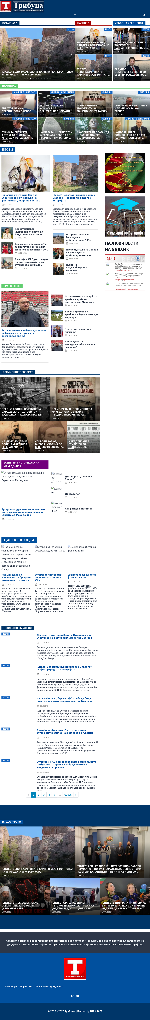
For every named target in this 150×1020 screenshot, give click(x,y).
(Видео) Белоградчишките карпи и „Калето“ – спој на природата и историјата (74, 197)
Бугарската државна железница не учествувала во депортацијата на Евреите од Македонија (23, 512)
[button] (24, 78)
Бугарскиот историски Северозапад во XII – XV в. (48, 577)
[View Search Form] (143, 15)
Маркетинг (26, 986)
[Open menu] (75, 15)
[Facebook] (72, 996)
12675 (68, 794)
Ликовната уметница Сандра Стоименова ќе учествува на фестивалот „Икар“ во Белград (20, 197)
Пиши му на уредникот (49, 986)
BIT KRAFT (96, 1011)
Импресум (11, 986)
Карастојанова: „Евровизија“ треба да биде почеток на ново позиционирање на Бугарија (64, 700)
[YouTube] (77, 996)
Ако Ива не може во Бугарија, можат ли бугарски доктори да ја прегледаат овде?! (23, 333)
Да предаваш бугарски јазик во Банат (82, 576)
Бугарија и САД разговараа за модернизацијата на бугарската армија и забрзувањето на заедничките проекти (66, 764)
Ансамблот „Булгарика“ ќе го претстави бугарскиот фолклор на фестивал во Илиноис (65, 731)
